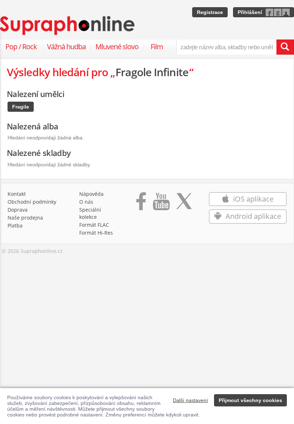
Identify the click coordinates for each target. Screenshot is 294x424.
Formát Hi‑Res (96, 232)
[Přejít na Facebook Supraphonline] (141, 205)
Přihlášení (250, 12)
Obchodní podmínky (32, 201)
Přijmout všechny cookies (250, 400)
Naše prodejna (25, 217)
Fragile (20, 107)
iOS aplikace (252, 199)
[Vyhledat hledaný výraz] (285, 47)
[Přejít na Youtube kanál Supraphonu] (161, 205)
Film (157, 46)
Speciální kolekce (90, 213)
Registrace (210, 12)
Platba (15, 225)
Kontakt (17, 193)
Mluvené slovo (116, 46)
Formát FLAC (94, 224)
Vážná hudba (66, 46)
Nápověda (91, 193)
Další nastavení (190, 400)
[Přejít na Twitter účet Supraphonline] (184, 205)
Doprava (18, 209)
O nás (86, 201)
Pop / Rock (21, 46)
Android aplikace (252, 216)
